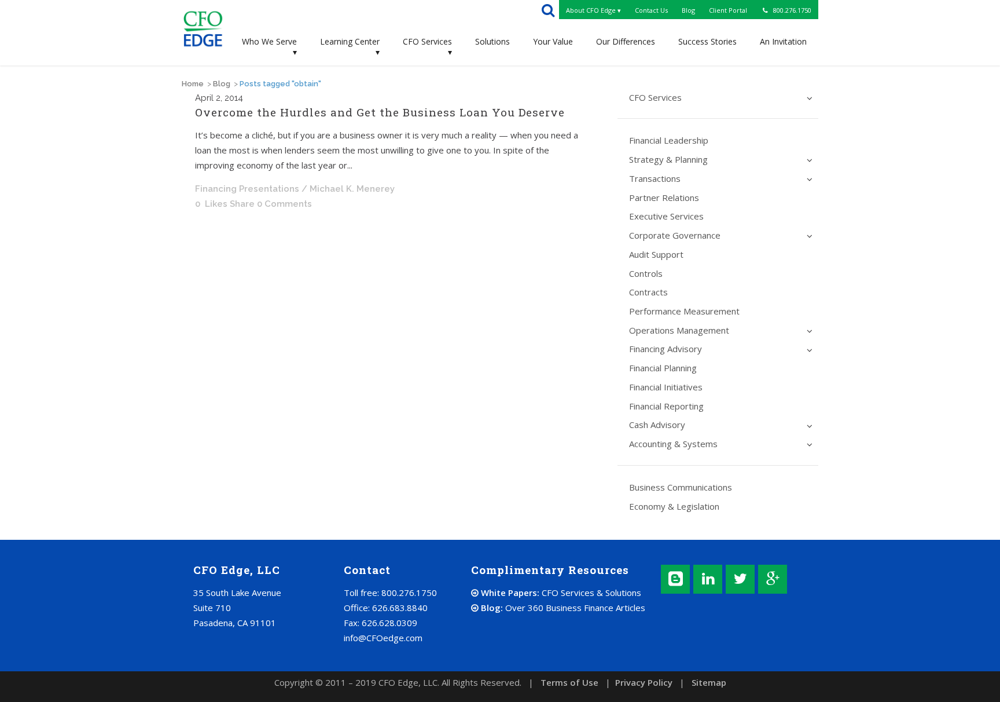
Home (193, 83)
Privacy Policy (643, 682)
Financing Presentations (247, 189)
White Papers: (560, 592)
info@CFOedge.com (383, 638)
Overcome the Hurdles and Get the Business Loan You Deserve (380, 112)
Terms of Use (569, 682)
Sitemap (709, 682)
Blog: (562, 607)
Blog (221, 83)
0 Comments (284, 204)
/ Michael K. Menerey (348, 189)
